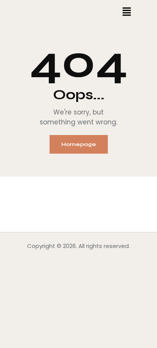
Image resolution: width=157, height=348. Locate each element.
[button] (126, 12)
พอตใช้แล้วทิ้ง (25, 219)
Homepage (78, 144)
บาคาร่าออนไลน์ (28, 189)
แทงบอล (60, 189)
